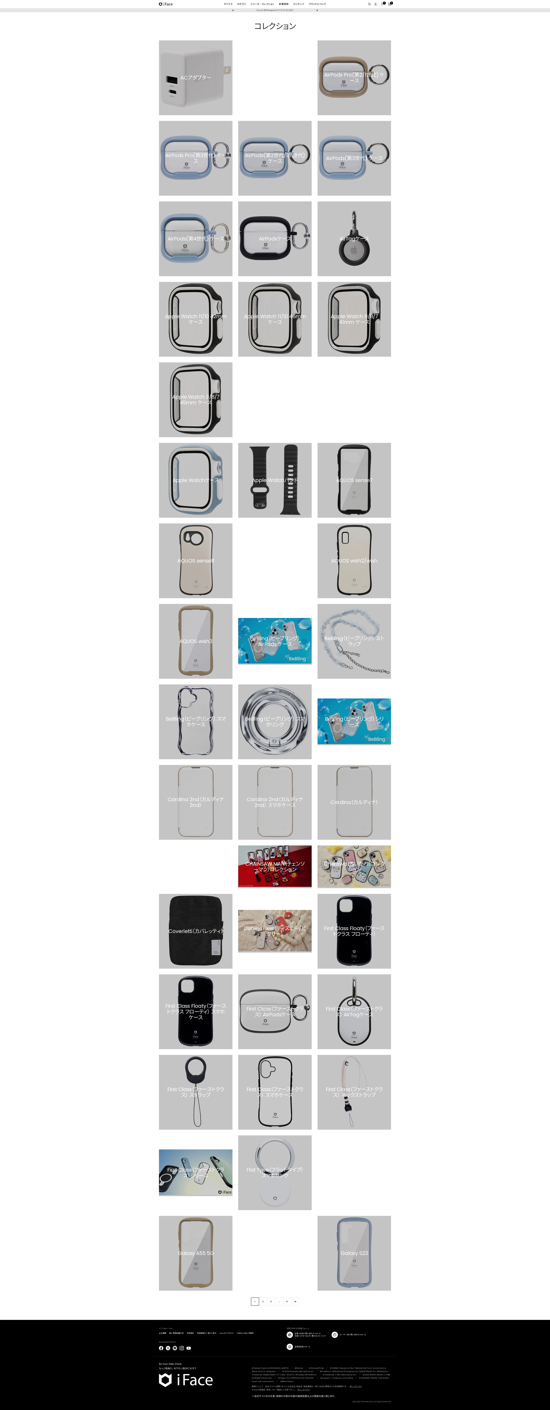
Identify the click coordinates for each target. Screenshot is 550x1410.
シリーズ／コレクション (262, 4)
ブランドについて (317, 4)
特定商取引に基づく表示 (207, 1333)
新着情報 (284, 4)
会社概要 (162, 1333)
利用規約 (190, 1333)
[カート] (389, 4)
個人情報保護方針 (176, 1333)
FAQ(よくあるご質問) (245, 1333)
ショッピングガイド (226, 1333)
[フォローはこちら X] (168, 1348)
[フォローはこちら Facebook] (161, 1348)
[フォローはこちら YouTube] (188, 1348)
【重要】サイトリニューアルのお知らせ (275, 10)
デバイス (228, 4)
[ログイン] (375, 4)
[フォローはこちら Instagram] (182, 1348)
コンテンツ (298, 4)
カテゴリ (241, 4)
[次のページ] (295, 1302)
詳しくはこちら (356, 1386)
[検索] (369, 4)
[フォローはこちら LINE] (175, 1348)
